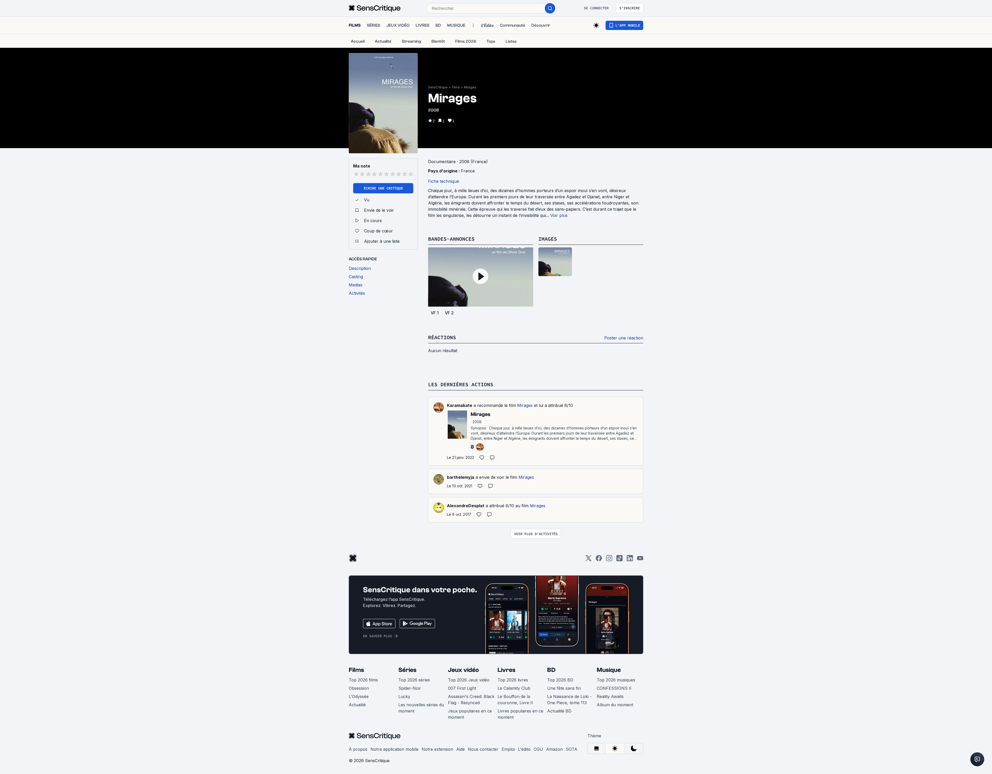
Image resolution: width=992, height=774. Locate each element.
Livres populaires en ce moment (520, 714)
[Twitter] (588, 560)
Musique (609, 669)
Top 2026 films (363, 679)
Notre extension (437, 749)
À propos (358, 749)
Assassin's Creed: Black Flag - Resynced (471, 699)
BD (551, 669)
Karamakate (459, 405)
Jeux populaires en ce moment (470, 714)
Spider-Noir (409, 688)
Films (456, 87)
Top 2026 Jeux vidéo (469, 679)
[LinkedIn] (630, 560)
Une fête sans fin (564, 688)
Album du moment (615, 704)
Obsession (359, 688)
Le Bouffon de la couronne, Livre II (515, 699)
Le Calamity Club (514, 688)
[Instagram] (609, 560)
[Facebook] (599, 560)
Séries (407, 669)
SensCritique (438, 87)
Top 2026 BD (560, 679)
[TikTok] (619, 560)
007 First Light (462, 688)
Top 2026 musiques (616, 679)
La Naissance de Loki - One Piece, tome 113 (569, 699)
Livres (506, 669)
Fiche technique (443, 181)
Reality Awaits (610, 696)
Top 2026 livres (513, 679)
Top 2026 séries (414, 679)
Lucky (404, 696)
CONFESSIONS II (614, 688)
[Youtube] (640, 560)
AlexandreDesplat (465, 505)
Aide (460, 749)
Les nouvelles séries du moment (421, 708)
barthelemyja (460, 477)
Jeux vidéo (463, 669)
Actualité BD (559, 711)
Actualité (357, 704)
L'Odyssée (359, 696)
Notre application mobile (394, 749)
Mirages (470, 87)
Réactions (442, 337)
